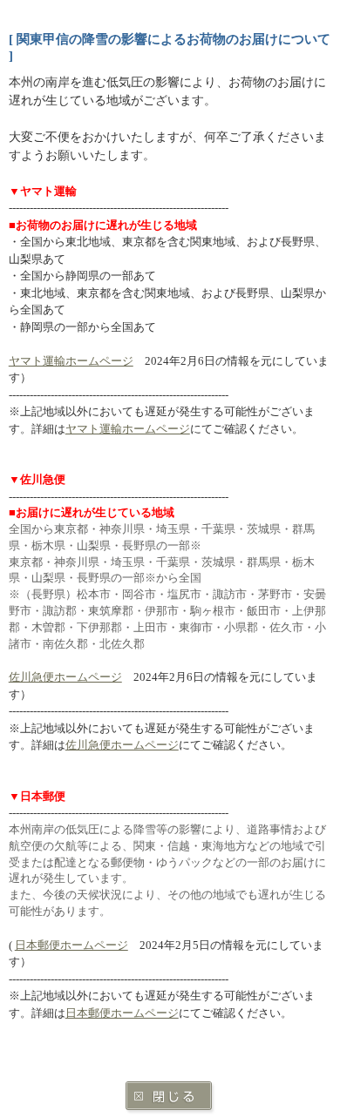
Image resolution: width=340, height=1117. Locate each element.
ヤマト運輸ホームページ (71, 360)
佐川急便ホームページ (65, 676)
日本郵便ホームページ (71, 945)
